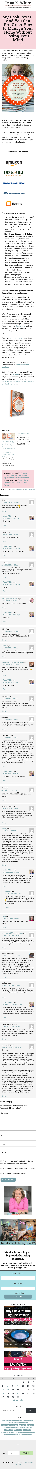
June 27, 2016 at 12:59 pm (10, 665)
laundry (30, 1425)
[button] (26, 1453)
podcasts (18, 1430)
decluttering (13, 1422)
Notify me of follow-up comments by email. (19, 1168)
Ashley (4, 829)
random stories (7, 1432)
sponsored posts (11, 1434)
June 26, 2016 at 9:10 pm (10, 648)
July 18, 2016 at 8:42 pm (13, 893)
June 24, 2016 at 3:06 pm (10, 565)
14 (8, 1389)
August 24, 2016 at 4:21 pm (11, 1026)
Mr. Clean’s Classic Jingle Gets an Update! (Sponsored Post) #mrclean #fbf (16, 475)
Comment (5, 1113)
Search (18, 1406)
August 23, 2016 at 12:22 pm (12, 1004)
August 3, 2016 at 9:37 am (10, 918)
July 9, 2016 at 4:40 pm (9, 790)
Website (4, 1153)
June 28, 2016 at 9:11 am (10, 699)
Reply (4, 511)
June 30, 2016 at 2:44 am (10, 719)
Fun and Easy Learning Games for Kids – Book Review (16, 482)
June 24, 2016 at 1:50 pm (10, 534)
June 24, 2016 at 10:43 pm (11, 548)
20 (2, 1393)
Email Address (18, 1273)
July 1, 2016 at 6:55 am (10, 682)
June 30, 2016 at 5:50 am (10, 738)
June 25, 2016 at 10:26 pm (10, 631)
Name (3, 1136)
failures (24, 1422)
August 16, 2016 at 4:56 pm (11, 956)
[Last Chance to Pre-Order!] (24, 439)
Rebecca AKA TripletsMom (12, 933)
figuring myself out (10, 1425)
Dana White (7, 516)
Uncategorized (17, 489)
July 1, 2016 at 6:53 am (10, 773)
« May (15, 1400)
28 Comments (24, 45)
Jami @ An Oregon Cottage (12, 662)
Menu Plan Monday (11, 1427)
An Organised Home (9, 598)
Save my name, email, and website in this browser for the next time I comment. (16, 1162)
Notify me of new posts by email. (15, 1173)
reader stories (21, 1432)
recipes (32, 1432)
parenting (9, 1430)
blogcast (6, 1420)
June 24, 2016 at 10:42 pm (11, 615)
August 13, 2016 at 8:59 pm (11, 935)
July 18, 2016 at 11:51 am (10, 831)
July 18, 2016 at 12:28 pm (11, 872)
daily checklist (27, 1420)
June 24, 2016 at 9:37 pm (10, 601)
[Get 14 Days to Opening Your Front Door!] (9, 459)
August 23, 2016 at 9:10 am (11, 985)
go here (16, 374)
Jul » (21, 1400)
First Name (18, 1283)
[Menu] (18, 1444)
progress (27, 1430)
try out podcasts (16, 338)
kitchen (22, 1425)
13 (2, 1389)
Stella (4, 646)
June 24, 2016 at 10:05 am (10, 502)
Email (3, 1144)
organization (26, 1427)
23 (18, 1393)
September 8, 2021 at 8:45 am (11, 1047)
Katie (4, 916)
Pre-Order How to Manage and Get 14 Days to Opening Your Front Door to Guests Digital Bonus (8, 444)
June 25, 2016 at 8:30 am (11, 518)
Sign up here (20, 326)
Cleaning (15, 1420)
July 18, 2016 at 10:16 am (10, 808)
